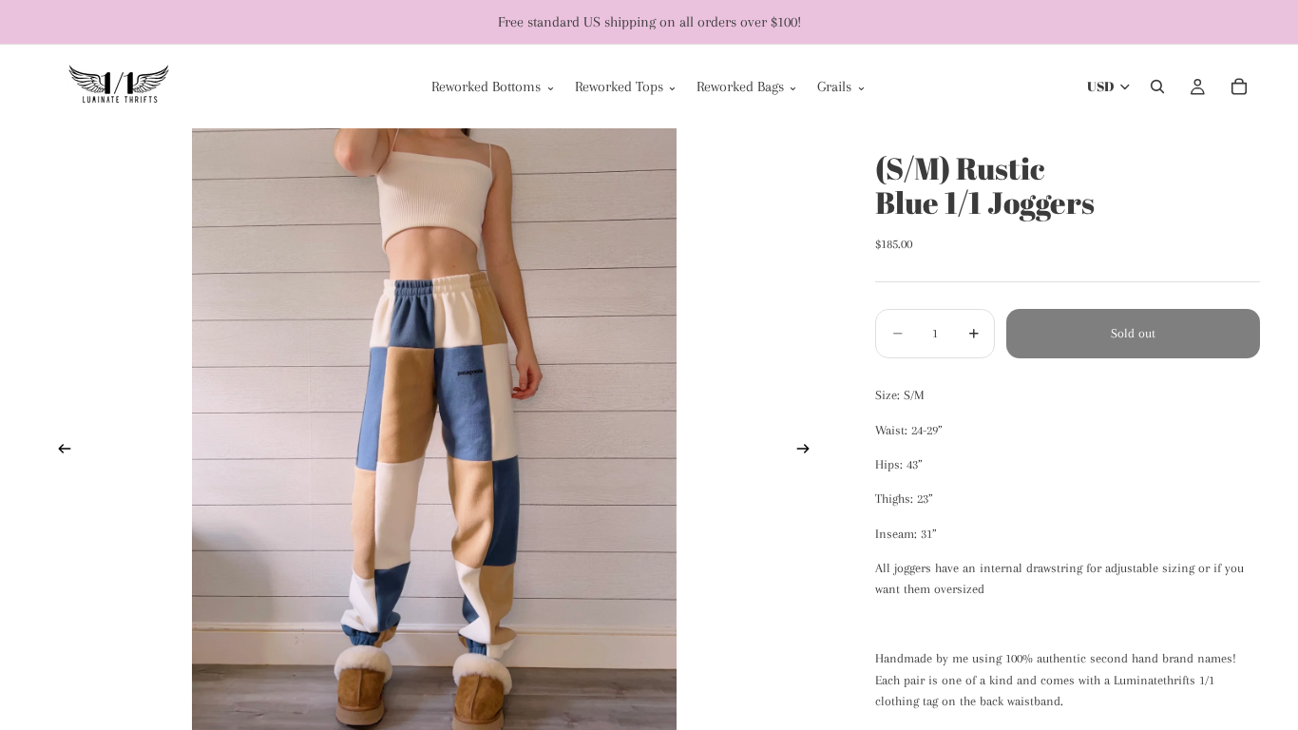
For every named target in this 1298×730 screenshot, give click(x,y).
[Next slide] (809, 451)
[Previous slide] (59, 451)
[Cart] (1239, 86)
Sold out (1133, 333)
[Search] (1157, 86)
